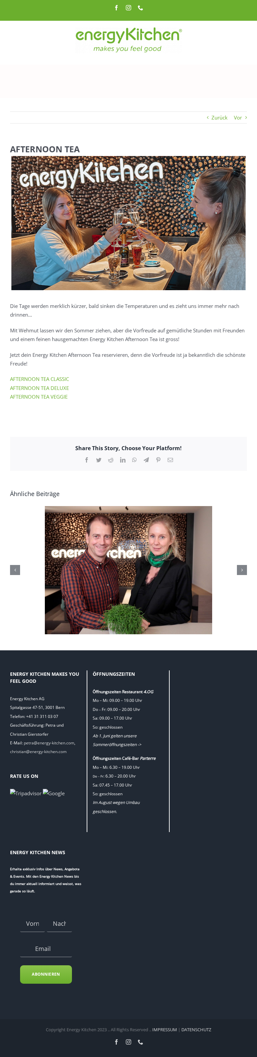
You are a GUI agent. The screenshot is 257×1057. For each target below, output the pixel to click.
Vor (238, 117)
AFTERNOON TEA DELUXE (39, 388)
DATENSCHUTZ (196, 1030)
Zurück (219, 117)
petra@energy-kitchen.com (49, 743)
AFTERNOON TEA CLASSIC (39, 379)
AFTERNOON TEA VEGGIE (39, 396)
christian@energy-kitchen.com (38, 751)
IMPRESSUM (164, 1030)
